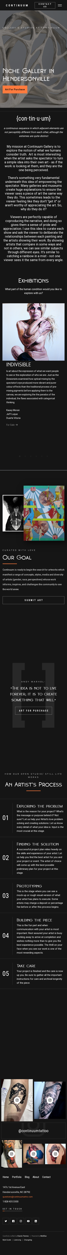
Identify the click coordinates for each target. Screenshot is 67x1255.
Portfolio (16, 1177)
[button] (59, 5)
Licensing (17, 1240)
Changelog (28, 1240)
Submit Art (34, 600)
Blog (27, 1177)
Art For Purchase (15, 89)
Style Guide (7, 1240)
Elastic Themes (23, 1236)
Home (6, 1177)
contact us (45, 5)
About (36, 1177)
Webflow (43, 1236)
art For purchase (34, 710)
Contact (46, 1177)
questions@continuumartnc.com (18, 1197)
